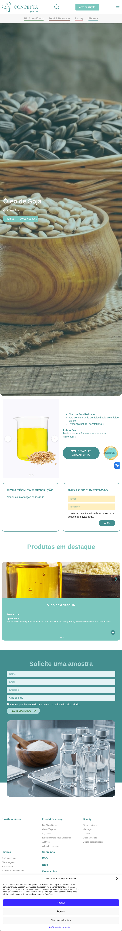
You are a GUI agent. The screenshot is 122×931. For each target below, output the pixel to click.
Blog (45, 864)
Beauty (87, 819)
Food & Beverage (52, 819)
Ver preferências (61, 920)
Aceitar (61, 902)
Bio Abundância (11, 819)
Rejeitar (61, 911)
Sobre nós (48, 852)
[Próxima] (54, 438)
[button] (117, 878)
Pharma (6, 852)
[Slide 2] (33, 475)
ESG (45, 858)
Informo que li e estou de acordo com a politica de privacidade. (45, 704)
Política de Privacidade (59, 927)
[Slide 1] (30, 475)
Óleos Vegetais (28, 218)
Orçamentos (49, 871)
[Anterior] (8, 438)
